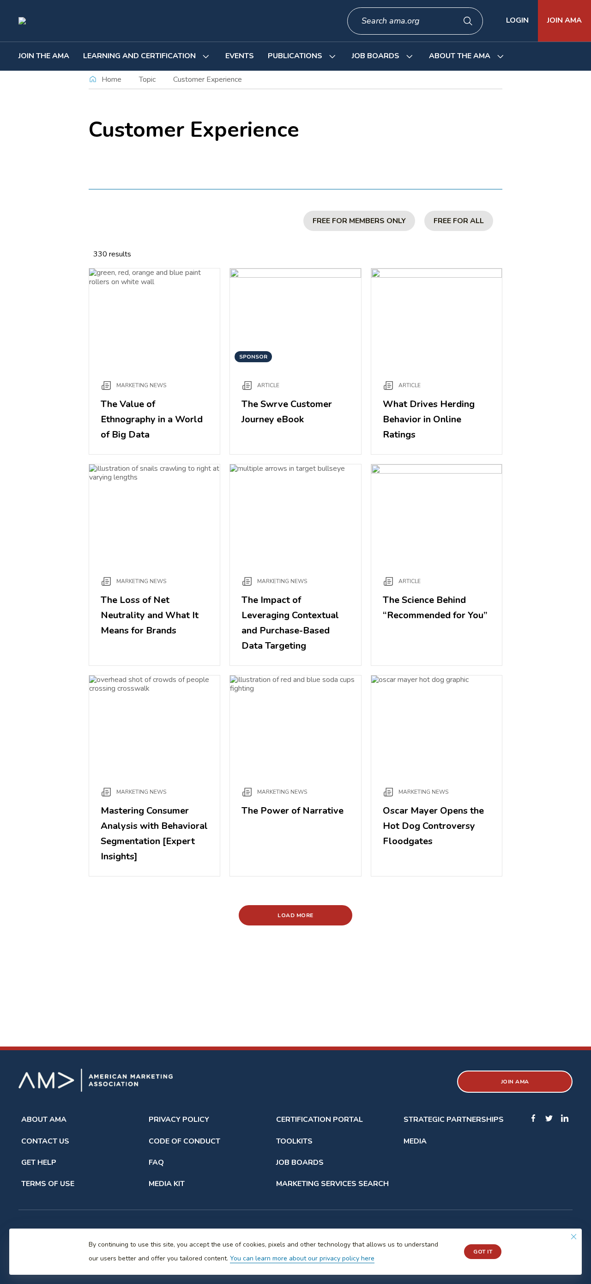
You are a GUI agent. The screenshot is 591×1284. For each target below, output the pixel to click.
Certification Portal (319, 1119)
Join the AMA (43, 56)
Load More (295, 915)
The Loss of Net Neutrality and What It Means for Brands (150, 615)
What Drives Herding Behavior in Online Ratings (429, 419)
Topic (147, 79)
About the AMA (459, 56)
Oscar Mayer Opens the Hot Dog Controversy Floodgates (433, 825)
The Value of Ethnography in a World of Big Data (152, 419)
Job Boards (375, 56)
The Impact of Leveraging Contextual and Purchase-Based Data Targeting (290, 623)
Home (111, 79)
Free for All (459, 220)
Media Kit (167, 1184)
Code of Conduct (184, 1141)
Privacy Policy (179, 1119)
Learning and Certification (139, 56)
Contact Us (45, 1141)
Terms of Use (47, 1184)
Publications (295, 56)
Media (415, 1141)
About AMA (43, 1119)
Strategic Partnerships (454, 1119)
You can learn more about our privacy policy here (302, 1258)
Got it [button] (482, 1251)
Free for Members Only (359, 220)
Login (517, 20)
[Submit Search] (468, 21)
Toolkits (294, 1141)
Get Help (38, 1162)
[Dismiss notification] (573, 1236)
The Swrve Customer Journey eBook (286, 412)
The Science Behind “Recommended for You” (435, 607)
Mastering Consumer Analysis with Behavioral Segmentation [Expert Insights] (154, 833)
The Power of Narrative (292, 810)
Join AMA (564, 20)
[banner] (295, 1252)
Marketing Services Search (332, 1184)
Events (239, 56)
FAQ (156, 1162)
